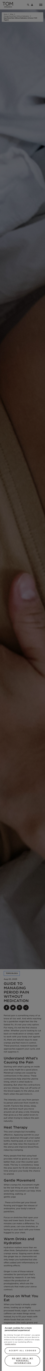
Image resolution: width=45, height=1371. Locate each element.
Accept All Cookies (22, 1351)
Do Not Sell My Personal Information (22, 1360)
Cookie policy (10, 1344)
